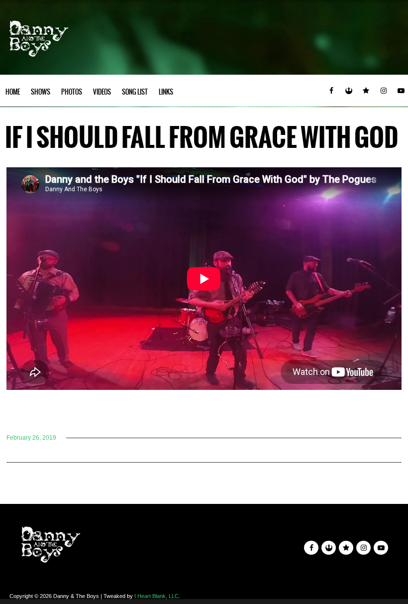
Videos (102, 92)
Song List (135, 92)
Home (12, 92)
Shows (40, 92)
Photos (71, 92)
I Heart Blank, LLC (156, 596)
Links (166, 92)
